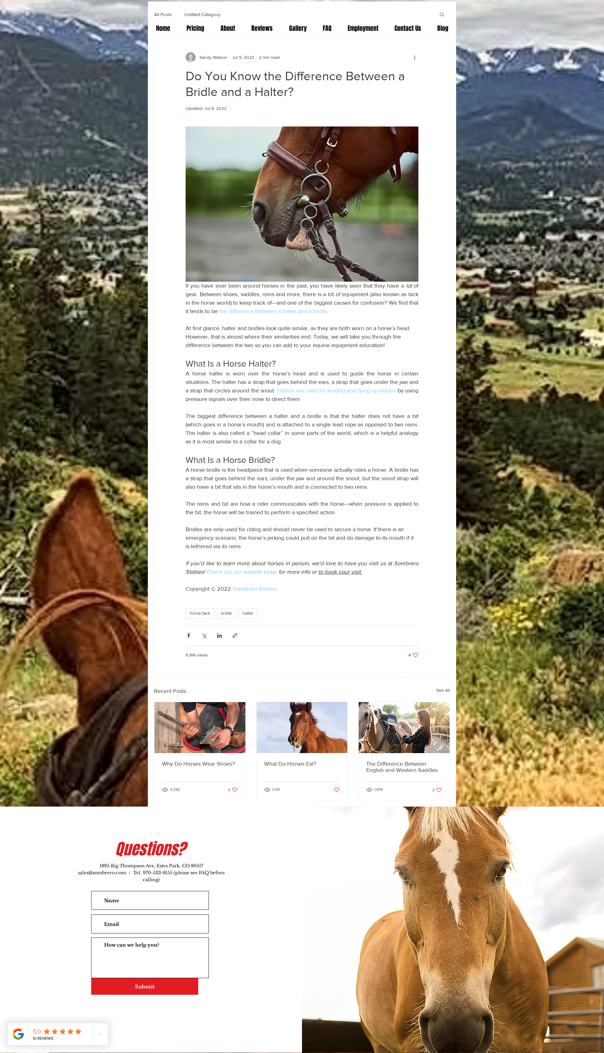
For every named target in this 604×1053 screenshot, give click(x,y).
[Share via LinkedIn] (219, 636)
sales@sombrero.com (102, 873)
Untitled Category (202, 14)
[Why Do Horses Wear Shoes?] (199, 727)
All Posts (163, 14)
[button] (442, 14)
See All (443, 690)
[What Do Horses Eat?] (302, 727)
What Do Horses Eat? (290, 764)
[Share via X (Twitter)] (204, 636)
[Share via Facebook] (189, 636)
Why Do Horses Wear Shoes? (198, 764)
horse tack (200, 613)
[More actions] (414, 57)
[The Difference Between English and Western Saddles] (404, 727)
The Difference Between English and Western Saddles (402, 767)
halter (248, 613)
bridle (226, 613)
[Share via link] (235, 636)
